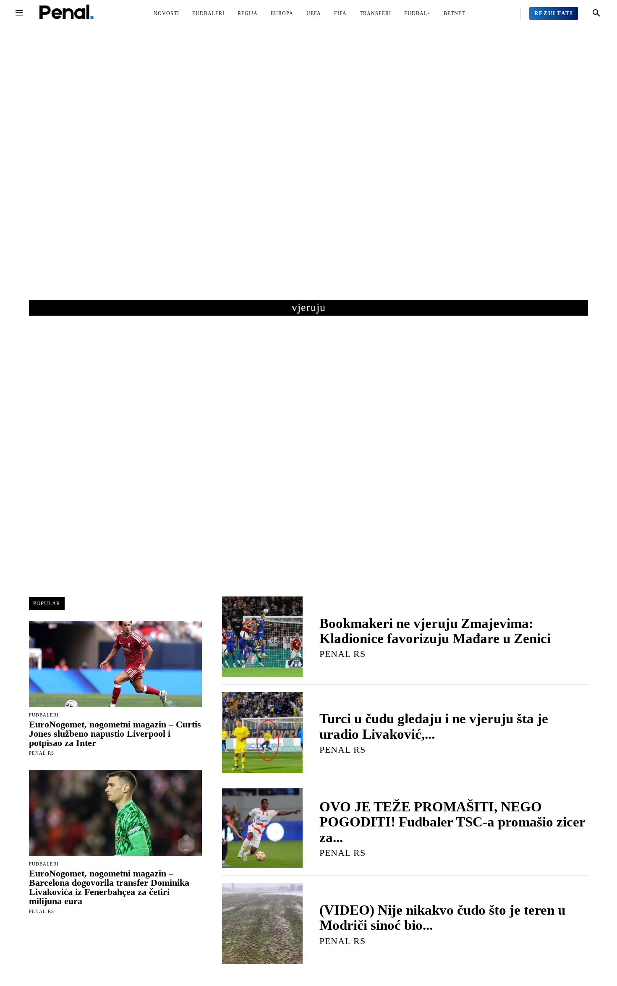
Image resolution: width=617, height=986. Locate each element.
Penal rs (41, 753)
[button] (596, 13)
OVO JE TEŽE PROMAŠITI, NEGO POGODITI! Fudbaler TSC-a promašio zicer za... (452, 822)
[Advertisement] (308, 172)
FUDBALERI (44, 715)
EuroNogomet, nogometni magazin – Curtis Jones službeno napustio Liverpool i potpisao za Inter (115, 733)
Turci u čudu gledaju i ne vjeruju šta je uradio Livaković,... (433, 726)
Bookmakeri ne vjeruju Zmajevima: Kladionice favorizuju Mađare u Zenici (435, 631)
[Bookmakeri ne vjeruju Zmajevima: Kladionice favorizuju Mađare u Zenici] (262, 636)
